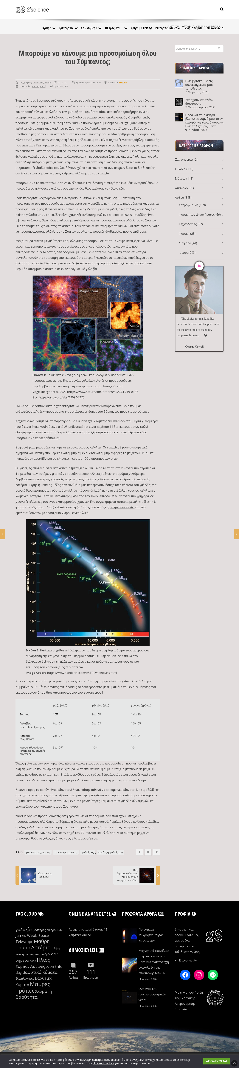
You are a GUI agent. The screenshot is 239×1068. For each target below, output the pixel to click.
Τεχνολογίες (188, 224)
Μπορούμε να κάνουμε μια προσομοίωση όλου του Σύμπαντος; (88, 57)
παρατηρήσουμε (46, 438)
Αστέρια (41, 947)
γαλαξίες (88, 852)
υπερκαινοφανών (122, 507)
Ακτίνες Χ (39, 966)
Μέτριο (180, 178)
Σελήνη (55, 948)
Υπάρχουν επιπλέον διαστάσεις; (199, 101)
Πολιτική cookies (103, 1063)
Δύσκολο (181, 188)
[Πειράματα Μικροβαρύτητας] (129, 935)
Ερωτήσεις (66, 28)
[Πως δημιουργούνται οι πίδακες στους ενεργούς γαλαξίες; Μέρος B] (236, 534)
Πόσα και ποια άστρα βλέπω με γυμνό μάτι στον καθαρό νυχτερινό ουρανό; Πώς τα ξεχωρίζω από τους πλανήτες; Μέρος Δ (204, 120)
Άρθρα (46, 28)
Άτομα (41, 991)
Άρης (33, 960)
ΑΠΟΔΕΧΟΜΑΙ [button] (216, 1061)
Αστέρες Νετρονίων (48, 930)
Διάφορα (185, 243)
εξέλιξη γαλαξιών (110, 852)
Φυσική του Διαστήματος (197, 214)
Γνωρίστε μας (193, 28)
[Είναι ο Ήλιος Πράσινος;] (2, 534)
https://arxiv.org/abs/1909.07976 (61, 397)
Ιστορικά (185, 253)
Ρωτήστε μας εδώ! (167, 28)
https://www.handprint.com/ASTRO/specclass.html (82, 673)
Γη (49, 991)
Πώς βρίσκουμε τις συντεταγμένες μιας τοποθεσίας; (199, 84)
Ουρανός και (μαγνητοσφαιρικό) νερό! (152, 994)
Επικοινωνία (215, 28)
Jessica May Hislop (42, 82)
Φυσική (184, 234)
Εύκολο (180, 169)
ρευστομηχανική (38, 852)
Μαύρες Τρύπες (32, 987)
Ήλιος (43, 960)
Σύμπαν (22, 966)
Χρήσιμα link (139, 28)
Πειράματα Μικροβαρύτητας (151, 932)
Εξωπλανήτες (24, 978)
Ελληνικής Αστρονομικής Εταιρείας (185, 1003)
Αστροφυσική (39, 86)
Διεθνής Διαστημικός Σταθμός (32, 954)
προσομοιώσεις (66, 852)
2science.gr (183, 1059)
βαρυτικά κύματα (40, 972)
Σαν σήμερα (89, 28)
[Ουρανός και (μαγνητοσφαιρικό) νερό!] (129, 997)
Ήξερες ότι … (114, 28)
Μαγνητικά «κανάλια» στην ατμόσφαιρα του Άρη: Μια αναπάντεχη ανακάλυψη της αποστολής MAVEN (154, 962)
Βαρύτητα (26, 997)
